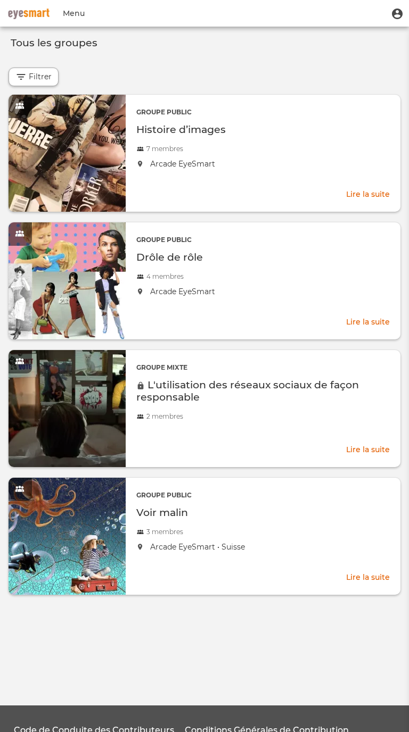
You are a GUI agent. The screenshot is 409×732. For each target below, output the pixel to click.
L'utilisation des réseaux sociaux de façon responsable (247, 390)
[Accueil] (29, 13)
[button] (397, 13)
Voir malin (162, 512)
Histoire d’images (181, 129)
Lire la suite (368, 195)
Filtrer (39, 76)
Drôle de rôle (169, 257)
